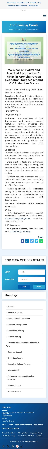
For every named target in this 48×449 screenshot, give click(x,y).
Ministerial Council (15, 312)
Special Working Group (17, 325)
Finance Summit (14, 391)
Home (11, 29)
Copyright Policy (36, 433)
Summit (10, 306)
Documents (38, 425)
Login (24, 286)
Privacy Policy (23, 433)
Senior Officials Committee (18, 318)
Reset (39, 286)
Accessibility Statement (26, 435)
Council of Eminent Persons (18, 364)
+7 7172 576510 (7, 416)
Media (16, 428)
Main (3, 425)
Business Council (14, 352)
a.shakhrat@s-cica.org (20, 232)
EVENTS (19, 29)
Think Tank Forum (14, 358)
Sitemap (39, 435)
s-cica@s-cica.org (8, 421)
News (11, 425)
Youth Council (13, 370)
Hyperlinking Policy (8, 435)
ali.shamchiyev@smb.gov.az (17, 219)
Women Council (14, 385)
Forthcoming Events (23, 425)
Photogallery (8, 428)
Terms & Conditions (9, 433)
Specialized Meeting (15, 331)
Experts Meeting (14, 337)
